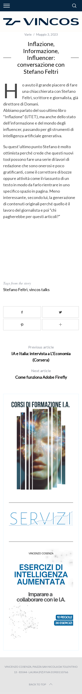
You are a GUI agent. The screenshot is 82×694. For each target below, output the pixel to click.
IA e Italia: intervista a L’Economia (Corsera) (41, 353)
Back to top (37, 684)
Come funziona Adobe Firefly (41, 374)
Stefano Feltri (15, 289)
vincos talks (39, 289)
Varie (28, 34)
